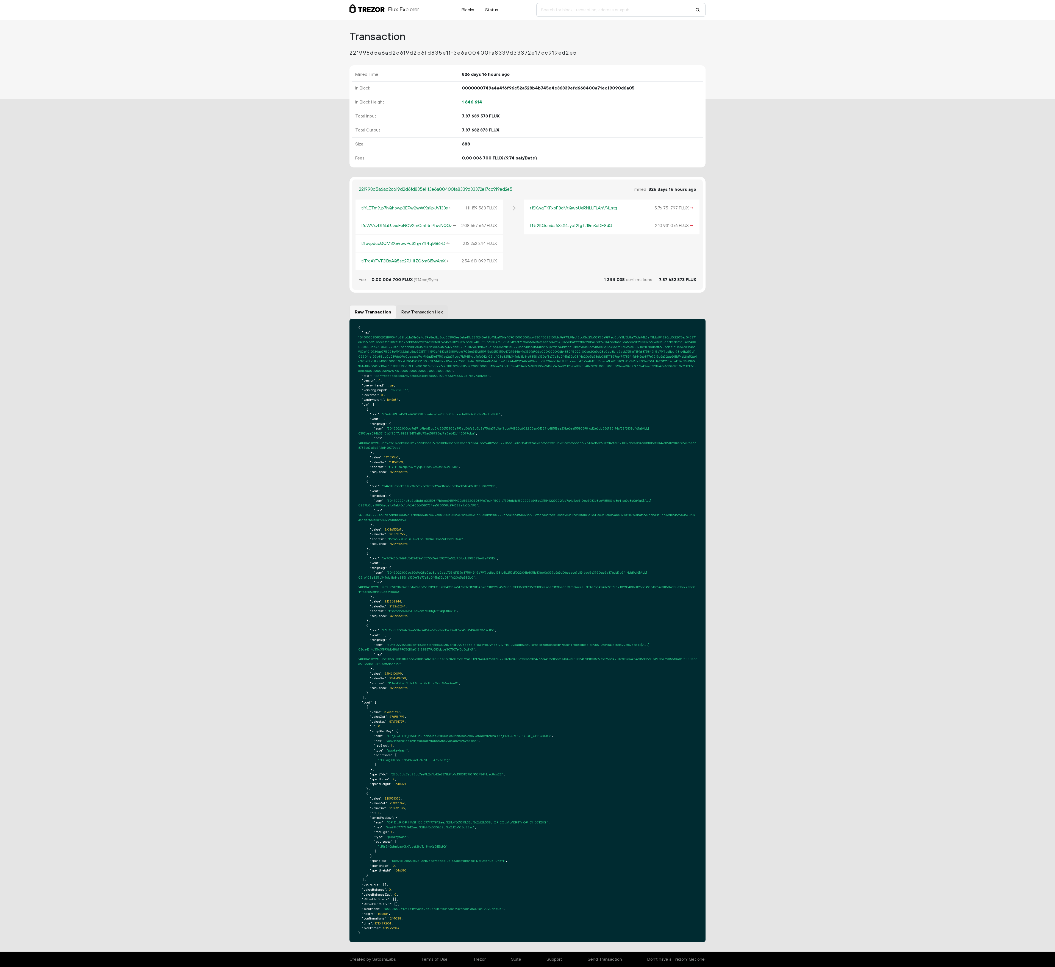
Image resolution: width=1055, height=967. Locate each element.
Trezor (479, 959)
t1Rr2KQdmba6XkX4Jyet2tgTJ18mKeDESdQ (571, 225)
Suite (516, 959)
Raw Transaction (373, 312)
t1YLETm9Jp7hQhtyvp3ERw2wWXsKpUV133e (404, 208)
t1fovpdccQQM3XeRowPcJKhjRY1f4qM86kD (403, 243)
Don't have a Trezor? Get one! (676, 959)
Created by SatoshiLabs (372, 959)
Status (491, 10)
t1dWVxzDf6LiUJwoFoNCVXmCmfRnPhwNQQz (406, 225)
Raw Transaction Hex (422, 312)
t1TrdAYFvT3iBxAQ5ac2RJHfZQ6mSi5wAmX (403, 261)
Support (554, 959)
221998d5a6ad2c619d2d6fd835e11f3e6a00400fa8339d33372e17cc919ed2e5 (435, 189)
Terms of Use (434, 959)
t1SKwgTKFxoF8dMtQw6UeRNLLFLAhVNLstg (573, 208)
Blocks (468, 10)
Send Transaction (605, 959)
